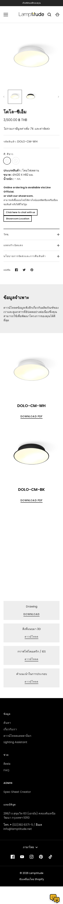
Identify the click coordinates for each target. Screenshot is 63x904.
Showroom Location (17, 218)
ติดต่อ (7, 764)
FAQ (6, 770)
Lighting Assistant (15, 742)
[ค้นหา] (49, 14)
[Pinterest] (41, 857)
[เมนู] (6, 14)
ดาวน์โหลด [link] (31, 636)
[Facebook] (12, 857)
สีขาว (7, 160)
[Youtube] (22, 857)
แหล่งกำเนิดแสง (13, 245)
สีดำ (15, 160)
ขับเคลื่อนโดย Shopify (31, 879)
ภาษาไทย (28, 847)
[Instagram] (31, 857)
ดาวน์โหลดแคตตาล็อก (17, 736)
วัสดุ (6, 234)
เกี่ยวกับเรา (10, 729)
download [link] (31, 614)
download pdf (31, 416)
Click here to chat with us (20, 212)
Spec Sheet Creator (17, 792)
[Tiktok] (50, 857)
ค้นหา (7, 723)
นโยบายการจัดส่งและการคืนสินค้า (25, 256)
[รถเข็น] (57, 14)
